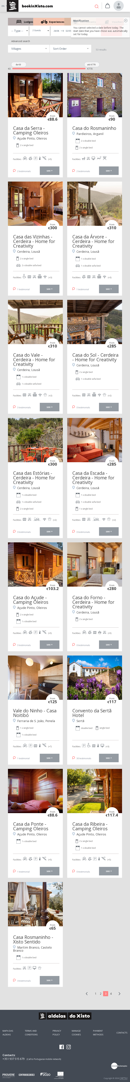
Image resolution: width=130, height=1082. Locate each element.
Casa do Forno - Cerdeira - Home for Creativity (93, 602)
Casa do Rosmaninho (94, 128)
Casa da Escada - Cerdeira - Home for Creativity (93, 477)
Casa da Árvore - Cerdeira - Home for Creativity (93, 241)
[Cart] (107, 6)
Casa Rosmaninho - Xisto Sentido (33, 939)
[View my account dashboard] (118, 5)
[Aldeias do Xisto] (29, 6)
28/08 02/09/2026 (65, 30)
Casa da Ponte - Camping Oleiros (30, 826)
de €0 (18, 64)
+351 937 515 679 (14, 1059)
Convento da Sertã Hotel (92, 712)
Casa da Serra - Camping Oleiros (30, 130)
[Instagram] (68, 1047)
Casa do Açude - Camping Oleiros (30, 599)
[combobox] (28, 49)
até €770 (91, 64)
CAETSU (123, 1078)
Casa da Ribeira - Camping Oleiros (89, 826)
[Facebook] (61, 1047)
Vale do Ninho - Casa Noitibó (35, 712)
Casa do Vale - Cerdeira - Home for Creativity (34, 359)
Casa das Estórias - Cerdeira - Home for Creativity (34, 477)
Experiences (48, 22)
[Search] (97, 7)
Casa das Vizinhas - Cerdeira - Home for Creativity (34, 241)
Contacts (121, 1032)
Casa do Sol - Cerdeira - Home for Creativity (95, 357)
